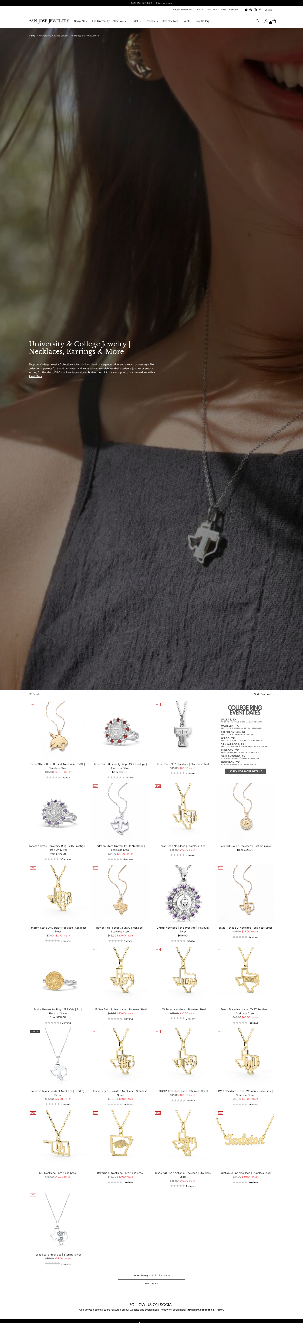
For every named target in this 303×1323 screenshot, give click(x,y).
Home (32, 35)
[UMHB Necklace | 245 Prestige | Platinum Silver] (183, 894)
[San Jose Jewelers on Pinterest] (250, 9)
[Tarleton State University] (120, 812)
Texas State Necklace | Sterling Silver (57, 1254)
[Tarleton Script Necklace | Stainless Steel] (245, 1139)
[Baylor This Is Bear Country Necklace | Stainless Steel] (120, 894)
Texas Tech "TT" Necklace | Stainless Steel (183, 764)
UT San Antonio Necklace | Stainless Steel (120, 1009)
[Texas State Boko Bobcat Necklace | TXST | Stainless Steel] (58, 730)
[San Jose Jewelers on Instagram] (255, 9)
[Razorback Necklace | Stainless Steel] (120, 1139)
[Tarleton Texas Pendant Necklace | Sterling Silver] (58, 1057)
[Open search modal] (257, 21)
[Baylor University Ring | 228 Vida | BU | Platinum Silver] (58, 976)
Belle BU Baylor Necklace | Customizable (245, 846)
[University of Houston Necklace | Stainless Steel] (120, 1057)
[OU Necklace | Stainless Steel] (58, 1139)
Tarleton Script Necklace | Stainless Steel (245, 1173)
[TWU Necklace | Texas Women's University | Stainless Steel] (245, 1057)
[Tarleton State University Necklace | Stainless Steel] (58, 894)
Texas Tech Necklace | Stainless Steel (182, 846)
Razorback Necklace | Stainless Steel (120, 1173)
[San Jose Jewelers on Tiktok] (259, 9)
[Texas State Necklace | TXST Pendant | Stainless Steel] (245, 976)
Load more (151, 1283)
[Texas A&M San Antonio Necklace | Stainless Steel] (183, 1139)
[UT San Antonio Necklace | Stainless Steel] (120, 976)
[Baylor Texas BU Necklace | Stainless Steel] (245, 894)
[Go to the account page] (264, 21)
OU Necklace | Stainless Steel (57, 1173)
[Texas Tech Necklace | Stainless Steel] (183, 812)
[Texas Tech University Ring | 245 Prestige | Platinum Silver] (120, 730)
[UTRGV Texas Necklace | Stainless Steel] (183, 1057)
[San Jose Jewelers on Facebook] (246, 9)
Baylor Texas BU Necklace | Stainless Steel (245, 927)
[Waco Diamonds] (164, 3)
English (268, 10)
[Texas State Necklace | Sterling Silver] (58, 1221)
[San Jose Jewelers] (141, 3)
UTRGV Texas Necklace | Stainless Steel (183, 1091)
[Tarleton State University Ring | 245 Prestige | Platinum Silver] (58, 812)
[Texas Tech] (183, 730)
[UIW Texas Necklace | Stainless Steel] (183, 976)
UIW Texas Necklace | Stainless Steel (183, 1009)
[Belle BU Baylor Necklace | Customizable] (245, 812)
